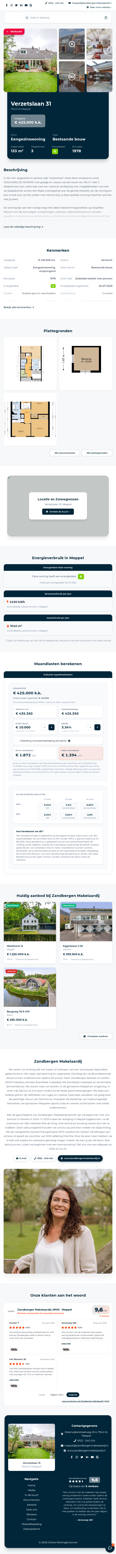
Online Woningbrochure (62, 1542)
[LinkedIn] (21, 5)
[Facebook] (7, 5)
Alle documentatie (65, 453)
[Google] (31, 5)
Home (31, 1485)
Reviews (32, 1514)
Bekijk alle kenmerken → (19, 307)
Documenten (31, 1499)
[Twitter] (16, 5)
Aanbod (31, 1504)
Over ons (31, 1509)
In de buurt (32, 1495)
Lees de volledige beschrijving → (23, 226)
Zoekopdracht (31, 1529)
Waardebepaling (32, 1524)
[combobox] (62, 17)
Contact (31, 1519)
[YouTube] (26, 5)
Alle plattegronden (97, 453)
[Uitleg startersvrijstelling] (69, 740)
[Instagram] (11, 5)
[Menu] (106, 18)
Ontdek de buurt (59, 511)
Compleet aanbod (97, 1036)
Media (31, 1490)
